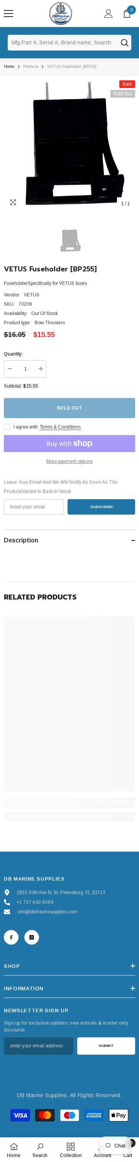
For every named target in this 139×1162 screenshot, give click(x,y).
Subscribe (101, 507)
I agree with (26, 427)
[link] (69, 805)
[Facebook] (11, 937)
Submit (106, 1045)
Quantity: (13, 354)
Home (9, 66)
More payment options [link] (69, 461)
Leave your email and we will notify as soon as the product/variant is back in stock (61, 486)
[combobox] (62, 42)
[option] (69, 146)
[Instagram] (31, 937)
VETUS (31, 295)
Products (30, 66)
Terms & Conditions (60, 427)
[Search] (124, 42)
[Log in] (108, 13)
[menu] (8, 13)
